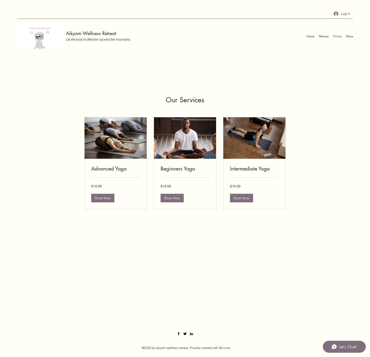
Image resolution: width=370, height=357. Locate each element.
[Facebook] (178, 334)
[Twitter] (185, 334)
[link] (115, 168)
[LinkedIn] (191, 334)
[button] (102, 198)
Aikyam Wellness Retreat (91, 33)
